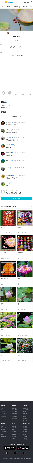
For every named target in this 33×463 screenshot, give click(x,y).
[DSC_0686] (16, 52)
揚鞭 (2, 329)
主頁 (2, 6)
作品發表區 (3, 416)
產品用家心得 (15, 418)
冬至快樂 (3, 253)
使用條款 (25, 436)
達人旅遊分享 (4, 436)
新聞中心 (3, 409)
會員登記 (25, 434)
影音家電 (25, 418)
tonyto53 (11, 33)
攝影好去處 (3, 427)
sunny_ (8, 183)
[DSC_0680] (16, 44)
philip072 (8, 145)
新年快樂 (3, 227)
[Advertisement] (16, 74)
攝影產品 (25, 411)
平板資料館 (14, 416)
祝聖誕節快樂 (21, 227)
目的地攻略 (3, 431)
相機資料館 (14, 409)
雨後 (19, 304)
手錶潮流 (25, 421)
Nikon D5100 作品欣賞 (9, 101)
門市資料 (14, 427)
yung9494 (8, 152)
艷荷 (2, 304)
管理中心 (25, 6)
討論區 (2, 418)
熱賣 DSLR (14, 436)
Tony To (13, 47)
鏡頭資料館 (14, 411)
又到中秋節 (20, 253)
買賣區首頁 (26, 409)
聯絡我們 (25, 429)
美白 (2, 355)
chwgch (8, 167)
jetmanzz (8, 122)
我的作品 (17, 6)
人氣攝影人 (8, 6)
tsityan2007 (9, 190)
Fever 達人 (3, 411)
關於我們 (25, 427)
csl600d (8, 137)
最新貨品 (14, 429)
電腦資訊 (25, 416)
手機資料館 (14, 413)
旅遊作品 (3, 434)
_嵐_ (7, 130)
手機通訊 (25, 413)
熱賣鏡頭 (14, 434)
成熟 (19, 355)
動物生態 (8, 106)
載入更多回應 (16, 198)
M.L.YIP (8, 160)
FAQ (31, 6)
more (31, 206)
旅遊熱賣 (3, 429)
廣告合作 (25, 431)
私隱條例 (25, 439)
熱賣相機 (14, 431)
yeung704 (8, 175)
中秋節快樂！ (4, 278)
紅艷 (19, 329)
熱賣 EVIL (14, 439)
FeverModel (4, 413)
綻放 (19, 278)
